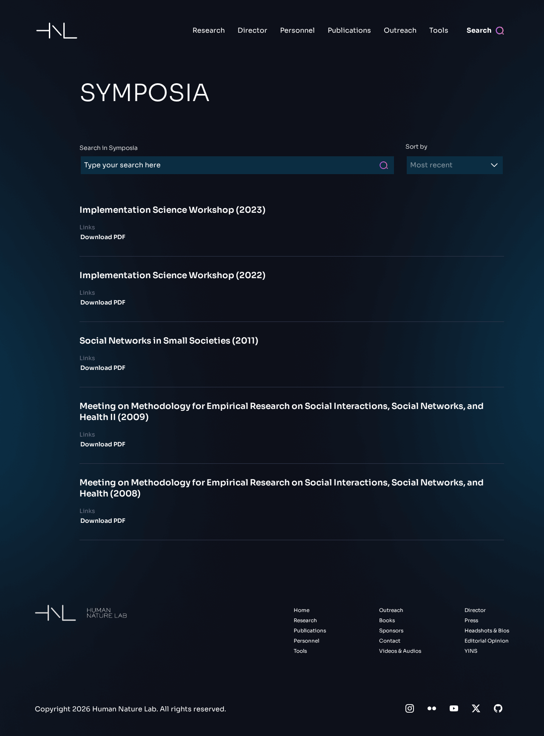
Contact (389, 640)
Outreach (400, 30)
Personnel (297, 30)
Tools (438, 30)
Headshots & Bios (487, 630)
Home (301, 610)
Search (479, 30)
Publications (349, 30)
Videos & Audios (400, 651)
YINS (471, 651)
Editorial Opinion (487, 640)
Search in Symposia (108, 148)
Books (387, 620)
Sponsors (391, 630)
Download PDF (102, 237)
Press (471, 620)
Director (252, 30)
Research (209, 30)
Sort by (416, 146)
